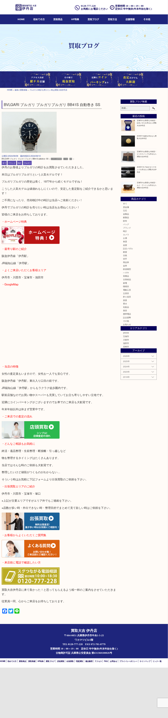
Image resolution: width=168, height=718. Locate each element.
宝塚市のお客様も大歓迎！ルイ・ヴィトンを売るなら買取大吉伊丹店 (147, 185)
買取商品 (58, 19)
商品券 (126, 262)
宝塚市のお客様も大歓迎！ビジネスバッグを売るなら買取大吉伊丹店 (147, 154)
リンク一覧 (157, 661)
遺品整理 (89, 661)
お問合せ (113, 661)
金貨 (125, 245)
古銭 (125, 255)
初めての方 (39, 19)
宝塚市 (126, 336)
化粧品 (126, 307)
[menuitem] (21, 19)
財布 (125, 220)
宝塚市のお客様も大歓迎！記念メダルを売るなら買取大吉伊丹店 (147, 122)
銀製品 (126, 217)
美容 (125, 310)
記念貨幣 (127, 317)
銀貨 (125, 252)
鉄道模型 (127, 269)
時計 (19, 163)
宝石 (125, 210)
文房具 (126, 293)
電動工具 (127, 290)
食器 (125, 241)
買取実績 (31, 661)
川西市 (126, 339)
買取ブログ (93, 19)
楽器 (125, 300)
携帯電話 (127, 314)
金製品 (126, 214)
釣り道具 (127, 296)
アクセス (98, 661)
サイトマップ (145, 661)
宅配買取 (79, 661)
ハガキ (126, 272)
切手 (125, 258)
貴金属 (126, 207)
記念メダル (128, 248)
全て (4, 163)
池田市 (126, 343)
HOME (21, 19)
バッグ (126, 224)
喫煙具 (126, 286)
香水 (125, 303)
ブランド (11, 163)
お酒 (125, 238)
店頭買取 (60, 661)
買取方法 (112, 19)
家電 (125, 283)
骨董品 (126, 276)
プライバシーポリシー (128, 661)
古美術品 (127, 279)
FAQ (106, 661)
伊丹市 (126, 333)
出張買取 (70, 661)
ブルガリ (27, 163)
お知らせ (127, 324)
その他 (126, 321)
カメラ (126, 234)
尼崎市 (126, 346)
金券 (125, 265)
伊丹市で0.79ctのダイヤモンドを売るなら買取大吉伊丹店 (147, 169)
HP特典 (75, 19)
